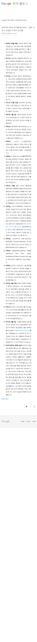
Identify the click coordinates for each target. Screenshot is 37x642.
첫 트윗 (14, 342)
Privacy (28, 421)
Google (23, 421)
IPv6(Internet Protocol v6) (22, 330)
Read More (5, 399)
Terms (34, 421)
